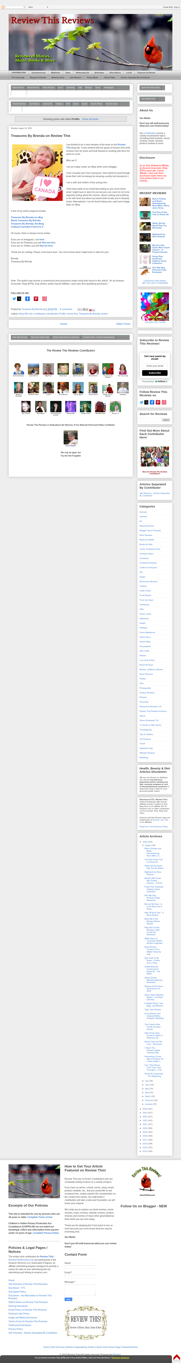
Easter (142, 577)
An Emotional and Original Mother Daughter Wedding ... (154, 1017)
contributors (39, 313)
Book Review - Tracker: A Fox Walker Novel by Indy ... (153, 950)
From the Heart (111, 104)
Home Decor (145, 637)
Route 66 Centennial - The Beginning (154, 1075)
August (148, 845)
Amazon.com (158, 820)
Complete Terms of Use (39, 1217)
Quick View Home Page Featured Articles (117, 1347)
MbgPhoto (55, 73)
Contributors (150, 133)
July (147, 1081)
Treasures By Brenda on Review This (40, 136)
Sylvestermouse (39, 73)
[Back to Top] (176, 1358)
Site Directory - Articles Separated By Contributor (32, 1333)
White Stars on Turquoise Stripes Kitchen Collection (154, 940)
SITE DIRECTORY (148, 99)
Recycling (144, 702)
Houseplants (145, 646)
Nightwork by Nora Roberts (158, 235)
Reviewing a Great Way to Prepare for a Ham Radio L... (154, 1058)
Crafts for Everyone (148, 567)
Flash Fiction (145, 591)
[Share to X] (81, 309)
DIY (141, 572)
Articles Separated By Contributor (135, 78)
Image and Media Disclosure (22, 1317)
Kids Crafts (144, 651)
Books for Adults (147, 540)
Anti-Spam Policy (17, 1292)
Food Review (145, 595)
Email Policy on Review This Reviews (27, 1310)
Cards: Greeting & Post (150, 549)
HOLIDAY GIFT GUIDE (154, 322)
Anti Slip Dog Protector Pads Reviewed (159, 269)
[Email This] (78, 309)
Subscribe (155, 373)
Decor (60, 88)
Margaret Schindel (38, 78)
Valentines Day (146, 748)
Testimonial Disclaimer (19, 1325)
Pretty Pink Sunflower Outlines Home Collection (159, 259)
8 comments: (66, 309)
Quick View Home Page (40, 337)
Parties (143, 679)
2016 (145, 1143)
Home (63, 323)
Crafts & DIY (47, 104)
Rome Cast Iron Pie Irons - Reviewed (153, 1042)
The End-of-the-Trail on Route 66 (160, 213)
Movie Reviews (33, 88)
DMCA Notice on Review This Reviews (28, 1302)
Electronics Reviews (148, 581)
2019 (145, 1132)
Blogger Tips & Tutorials (150, 530)
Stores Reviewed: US (149, 720)
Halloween (144, 618)
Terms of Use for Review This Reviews (27, 1321)
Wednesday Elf (82, 73)
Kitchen (143, 655)
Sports (75, 104)
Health (84, 104)
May (147, 1089)
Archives (143, 516)
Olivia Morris (115, 73)
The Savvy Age (17, 78)
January (149, 1104)
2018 (145, 1136)
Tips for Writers (96, 104)
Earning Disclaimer (18, 1306)
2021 (145, 1124)
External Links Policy (19, 1313)
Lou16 (129, 73)
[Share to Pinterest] (87, 309)
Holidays (59, 104)
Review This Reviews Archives (153, 711)
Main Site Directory (20, 337)
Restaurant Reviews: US (150, 706)
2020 (145, 1128)
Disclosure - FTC (17, 1288)
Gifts (80, 88)
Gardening (70, 88)
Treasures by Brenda (146, 73)
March (148, 1096)
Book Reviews (18, 88)
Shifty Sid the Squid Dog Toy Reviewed (159, 225)
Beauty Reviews (19, 93)
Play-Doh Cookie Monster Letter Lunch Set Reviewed (152, 931)
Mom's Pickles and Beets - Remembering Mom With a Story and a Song (160, 203)
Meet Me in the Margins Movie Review (152, 921)
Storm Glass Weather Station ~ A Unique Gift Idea (154, 997)
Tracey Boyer (92, 78)
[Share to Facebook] (84, 309)
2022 (145, 1120)
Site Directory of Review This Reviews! (28, 1284)
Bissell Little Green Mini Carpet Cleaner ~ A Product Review (161, 248)
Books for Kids (146, 544)
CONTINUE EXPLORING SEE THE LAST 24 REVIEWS (155, 282)
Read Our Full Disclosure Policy (154, 826)
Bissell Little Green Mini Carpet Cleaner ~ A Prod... (154, 880)
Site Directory (57, 1347)
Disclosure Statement (120, 1358)
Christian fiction (146, 554)
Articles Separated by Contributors (66, 337)
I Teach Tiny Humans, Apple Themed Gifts (152, 1050)
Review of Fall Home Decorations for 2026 (154, 988)
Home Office (145, 642)
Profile (62, 313)
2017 (145, 1140)
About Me (23, 313)
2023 (145, 1116)
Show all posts (90, 119)
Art (141, 521)
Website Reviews (147, 753)
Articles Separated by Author (80, 1347)
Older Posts (123, 323)
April (147, 1092)
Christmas (144, 558)
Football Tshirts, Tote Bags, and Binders (154, 1004)
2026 (145, 842)
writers (104, 313)
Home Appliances (147, 632)
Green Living (145, 614)
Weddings (144, 757)
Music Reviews (48, 88)
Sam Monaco (75, 78)
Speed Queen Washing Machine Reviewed (153, 980)
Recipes (88, 88)
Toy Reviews (34, 104)
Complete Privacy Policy (46, 1233)
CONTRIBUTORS (18, 73)
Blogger (117, 1354)
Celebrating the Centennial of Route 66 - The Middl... (152, 970)
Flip (93, 310)
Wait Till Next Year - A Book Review (154, 913)
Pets (68, 104)
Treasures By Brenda (89, 313)
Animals (143, 512)
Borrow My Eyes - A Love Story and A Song (153, 906)
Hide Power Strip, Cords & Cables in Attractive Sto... (154, 1035)
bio (31, 313)
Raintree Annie (57, 78)
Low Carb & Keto (147, 660)
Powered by (148, 381)
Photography (109, 88)
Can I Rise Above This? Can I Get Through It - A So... (154, 1067)
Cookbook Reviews (148, 563)
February (149, 1100)
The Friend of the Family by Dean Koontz (153, 1026)
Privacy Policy (15, 1329)
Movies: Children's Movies (151, 669)
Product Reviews (19, 104)
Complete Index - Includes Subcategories (99, 337)
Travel (97, 88)
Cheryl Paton (109, 78)
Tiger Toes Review (153, 1009)
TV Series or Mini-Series (150, 725)
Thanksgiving (145, 730)
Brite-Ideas (99, 73)
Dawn (68, 73)
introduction (52, 313)
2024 (145, 1113)
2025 (145, 1109)
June (147, 1085)
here (42, 239)
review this (72, 313)
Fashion (143, 586)
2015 (145, 1147)
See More (16, 109)
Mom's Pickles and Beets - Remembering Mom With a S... (153, 852)
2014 (145, 1151)
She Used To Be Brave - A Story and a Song (152, 960)
